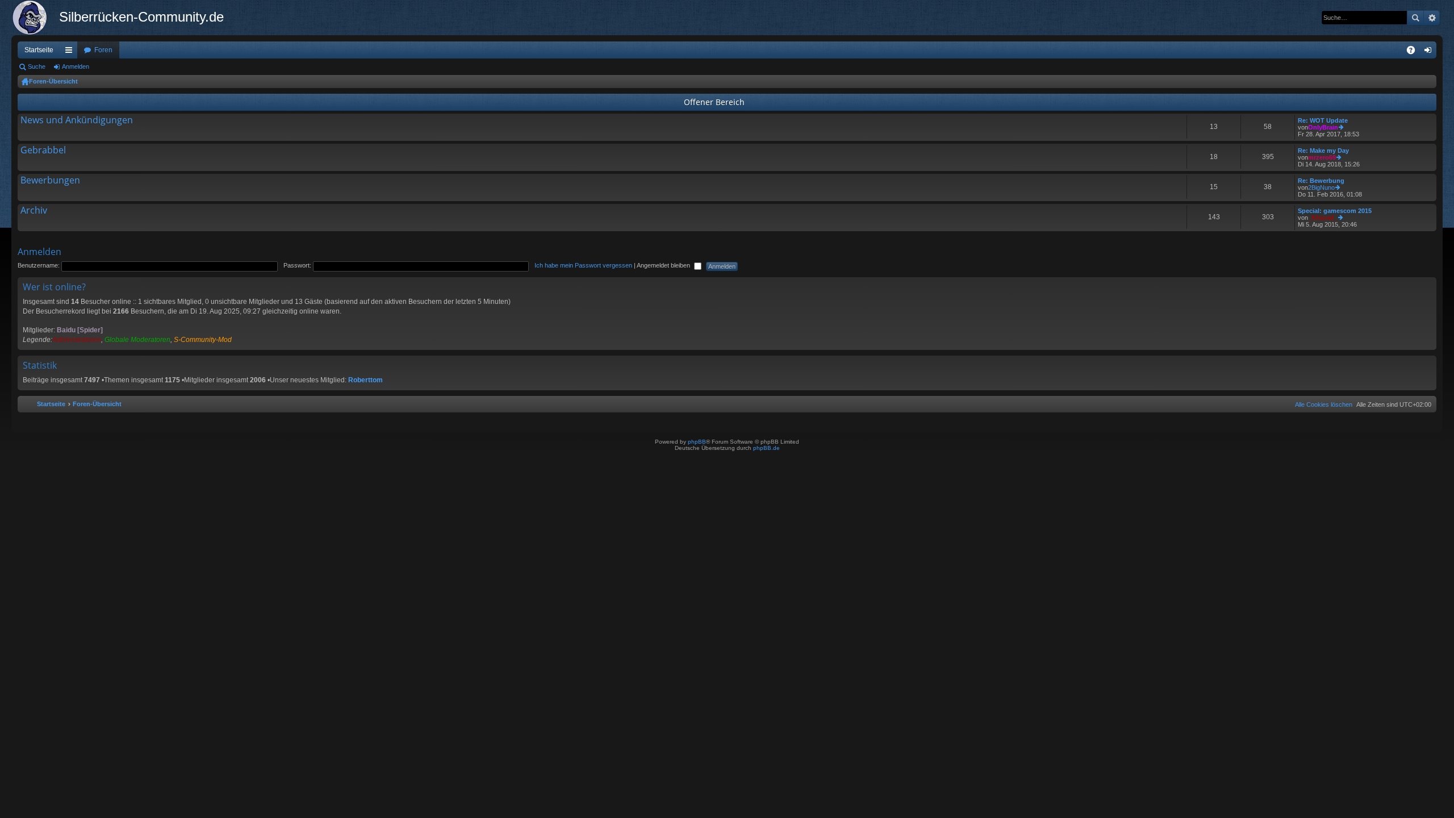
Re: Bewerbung (1321, 180)
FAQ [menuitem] (1414, 52)
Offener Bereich (714, 102)
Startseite (38, 50)
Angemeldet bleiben (664, 265)
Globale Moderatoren (137, 340)
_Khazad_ (1323, 217)
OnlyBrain (1323, 127)
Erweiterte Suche (1431, 17)
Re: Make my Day (1323, 150)
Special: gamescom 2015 (1335, 210)
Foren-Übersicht (53, 81)
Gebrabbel (43, 150)
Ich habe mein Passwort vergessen (583, 265)
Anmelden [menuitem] (1430, 52)
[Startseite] (35, 17)
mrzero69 (1322, 157)
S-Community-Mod (203, 340)
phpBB (697, 442)
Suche (1415, 17)
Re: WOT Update (1323, 120)
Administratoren (76, 340)
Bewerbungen (50, 180)
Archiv (33, 210)
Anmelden (75, 66)
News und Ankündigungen (76, 120)
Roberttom (365, 380)
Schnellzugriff (71, 52)
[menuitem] (1321, 404)
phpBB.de (766, 448)
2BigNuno (1321, 187)
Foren (103, 50)
